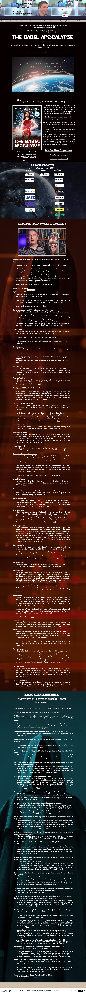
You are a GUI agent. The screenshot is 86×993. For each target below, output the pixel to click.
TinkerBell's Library (18, 620)
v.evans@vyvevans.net (43, 985)
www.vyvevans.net (43, 986)
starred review (47, 27)
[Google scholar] (67, 2)
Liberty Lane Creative (19, 562)
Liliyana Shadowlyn (18, 570)
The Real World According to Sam (23, 403)
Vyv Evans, (24, 5)
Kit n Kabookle (17, 629)
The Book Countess (18, 666)
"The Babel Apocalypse (23, 312)
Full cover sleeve (27, 161)
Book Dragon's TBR (18, 545)
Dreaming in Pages (18, 510)
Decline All (73, 990)
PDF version (64, 731)
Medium (15, 489)
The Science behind (26, 712)
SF (14, 329)
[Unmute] (16, 93)
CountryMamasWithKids (20, 388)
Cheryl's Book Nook (19, 446)
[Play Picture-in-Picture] (70, 93)
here (39, 284)
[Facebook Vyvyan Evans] (61, 2)
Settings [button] (67, 990)
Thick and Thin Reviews (20, 378)
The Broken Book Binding (55, 52)
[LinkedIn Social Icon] (72, 2)
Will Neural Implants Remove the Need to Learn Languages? (31, 731)
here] (33, 306)
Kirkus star (51, 259)
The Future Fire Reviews (20, 680)
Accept (80, 990)
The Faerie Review (18, 649)
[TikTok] (59, 2)
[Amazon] (64, 2)
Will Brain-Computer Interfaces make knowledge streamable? (32, 716)
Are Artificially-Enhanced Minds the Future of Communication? (31, 708)
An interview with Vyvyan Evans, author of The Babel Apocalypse (33, 739)
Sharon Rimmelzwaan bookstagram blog (25, 454)
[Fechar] (84, 991)
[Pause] (13, 93)
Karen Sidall (33, 321)
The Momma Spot (18, 424)
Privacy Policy (8, 991)
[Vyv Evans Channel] (69, 2)
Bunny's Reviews (18, 595)
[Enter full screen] (72, 93)
